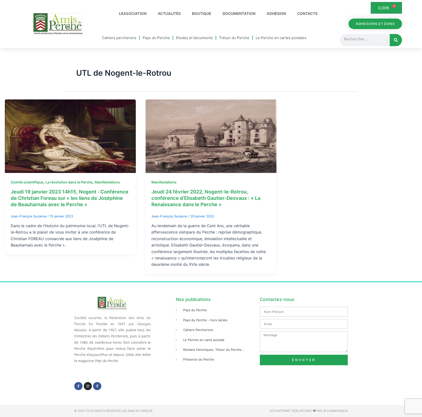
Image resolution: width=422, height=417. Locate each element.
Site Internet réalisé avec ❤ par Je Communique (309, 411)
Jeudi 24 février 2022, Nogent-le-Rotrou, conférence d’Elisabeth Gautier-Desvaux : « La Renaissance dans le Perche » (205, 198)
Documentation (238, 13)
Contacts (307, 13)
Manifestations (107, 182)
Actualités (169, 13)
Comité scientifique (27, 182)
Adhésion (276, 13)
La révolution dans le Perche (69, 182)
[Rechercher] (396, 40)
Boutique (201, 13)
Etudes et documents (194, 37)
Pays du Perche (156, 37)
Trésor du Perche (234, 37)
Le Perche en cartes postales (281, 37)
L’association (133, 13)
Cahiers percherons (119, 37)
